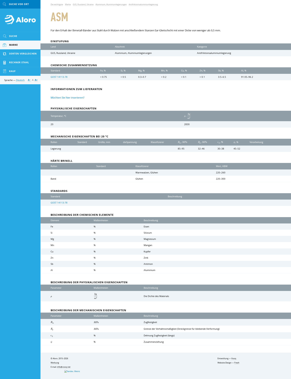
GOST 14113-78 (59, 76)
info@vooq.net (63, 367)
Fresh (236, 362)
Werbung (55, 362)
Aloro (20, 21)
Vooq (233, 358)
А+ (36, 80)
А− (29, 80)
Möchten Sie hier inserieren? (67, 97)
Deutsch (20, 80)
